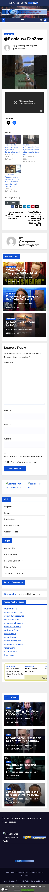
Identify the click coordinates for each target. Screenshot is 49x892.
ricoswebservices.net (13, 644)
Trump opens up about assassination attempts (15, 215)
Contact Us (9, 548)
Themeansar (24, 875)
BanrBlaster (29, 666)
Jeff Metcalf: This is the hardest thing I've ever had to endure (22, 794)
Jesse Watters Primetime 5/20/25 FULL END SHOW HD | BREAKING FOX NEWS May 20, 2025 (32, 218)
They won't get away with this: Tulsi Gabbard (23, 297)
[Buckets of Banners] (34, 837)
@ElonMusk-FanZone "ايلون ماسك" (21, 766)
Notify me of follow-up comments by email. (23, 456)
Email (7, 424)
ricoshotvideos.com (13, 612)
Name (7, 411)
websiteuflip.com (11, 619)
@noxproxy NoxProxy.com (26, 46)
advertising (9, 34)
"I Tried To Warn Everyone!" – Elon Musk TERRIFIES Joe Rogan (22, 273)
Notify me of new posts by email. (22, 462)
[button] (41, 20)
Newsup (39, 872)
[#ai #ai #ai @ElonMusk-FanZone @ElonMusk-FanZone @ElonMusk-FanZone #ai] (31, 139)
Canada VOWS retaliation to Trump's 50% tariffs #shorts (23, 741)
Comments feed (11, 525)
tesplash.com (10, 633)
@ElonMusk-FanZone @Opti (21, 323)
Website (7, 439)
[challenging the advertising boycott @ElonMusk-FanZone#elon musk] (13, 139)
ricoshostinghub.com (13, 623)
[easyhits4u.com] (35, 485)
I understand (27, 890)
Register (8, 506)
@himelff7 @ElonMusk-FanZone (22, 712)
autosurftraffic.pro (12, 641)
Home (5, 881)
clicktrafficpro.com (12, 626)
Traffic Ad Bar (10, 666)
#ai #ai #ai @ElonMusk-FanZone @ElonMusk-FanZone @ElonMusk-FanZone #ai (31, 149)
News (8, 708)
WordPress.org (11, 532)
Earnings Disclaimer (13, 561)
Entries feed (9, 519)
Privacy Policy (10, 567)
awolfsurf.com (10, 609)
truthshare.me (10, 651)
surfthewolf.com (11, 630)
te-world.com (10, 637)
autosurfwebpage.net (14, 616)
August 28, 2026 (16, 718)
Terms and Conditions (14, 573)
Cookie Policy (10, 554)
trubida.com (9, 655)
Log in (7, 513)
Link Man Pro (10, 594)
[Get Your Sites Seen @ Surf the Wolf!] (11, 837)
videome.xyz (9, 648)
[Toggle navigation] (22, 20)
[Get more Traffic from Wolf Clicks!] (15, 485)
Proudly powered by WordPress (17, 872)
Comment (9, 362)
